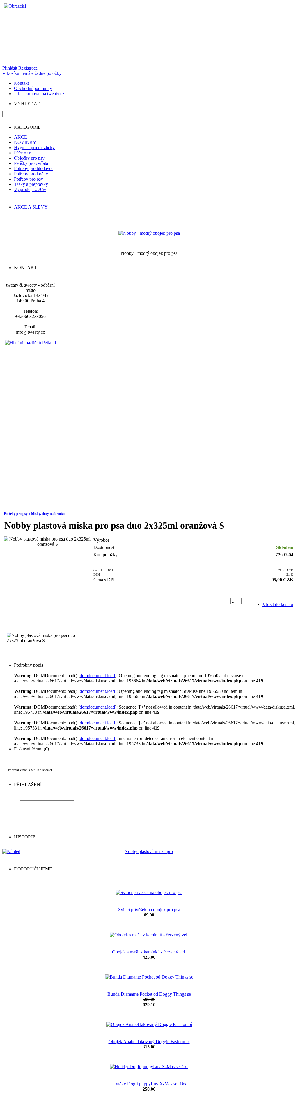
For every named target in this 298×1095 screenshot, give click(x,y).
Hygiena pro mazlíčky (34, 147)
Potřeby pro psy (28, 178)
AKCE (20, 137)
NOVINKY (25, 142)
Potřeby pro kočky (31, 173)
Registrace (28, 68)
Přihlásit (9, 68)
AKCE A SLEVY (31, 206)
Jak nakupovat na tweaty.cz (39, 93)
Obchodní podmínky (33, 88)
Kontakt (21, 83)
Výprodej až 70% (30, 189)
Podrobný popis (28, 665)
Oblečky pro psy (29, 158)
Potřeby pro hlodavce (33, 168)
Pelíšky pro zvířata (31, 163)
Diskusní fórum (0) (31, 748)
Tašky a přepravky (31, 184)
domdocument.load (97, 675)
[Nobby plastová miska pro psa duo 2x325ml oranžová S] (47, 541)
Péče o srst (23, 152)
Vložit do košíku (277, 604)
